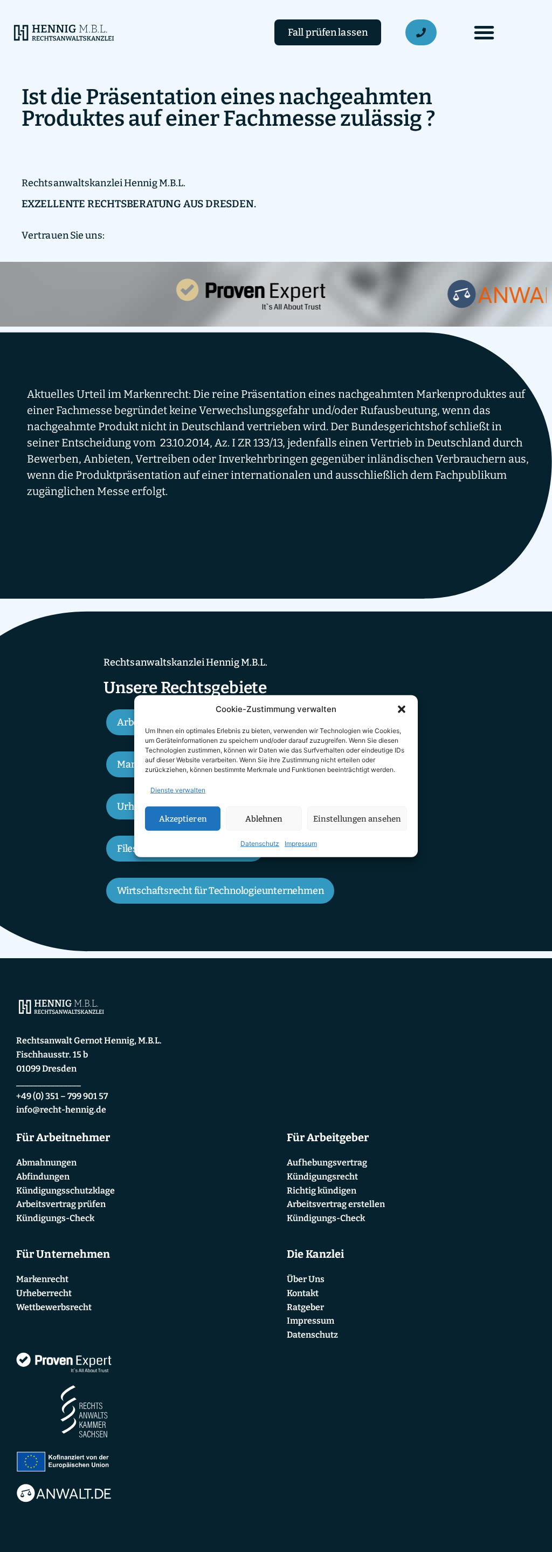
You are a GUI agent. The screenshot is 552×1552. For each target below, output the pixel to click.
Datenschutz (259, 843)
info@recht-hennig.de (61, 1109)
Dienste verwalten (177, 790)
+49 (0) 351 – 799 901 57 (62, 1096)
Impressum (301, 843)
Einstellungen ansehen (357, 818)
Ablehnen (264, 818)
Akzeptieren (183, 818)
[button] (401, 709)
